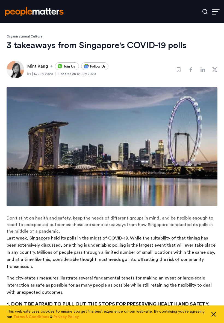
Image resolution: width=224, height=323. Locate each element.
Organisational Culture (24, 36)
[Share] (190, 69)
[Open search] (205, 11)
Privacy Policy (66, 317)
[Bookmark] (178, 69)
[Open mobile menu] (216, 12)
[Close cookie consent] (213, 314)
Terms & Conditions (31, 317)
